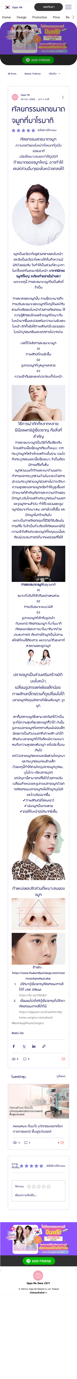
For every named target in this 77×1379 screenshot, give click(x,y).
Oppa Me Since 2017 (38, 1283)
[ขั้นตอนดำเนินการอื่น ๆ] (62, 97)
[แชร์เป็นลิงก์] (44, 1046)
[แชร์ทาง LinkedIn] (34, 1046)
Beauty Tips (18, 1033)
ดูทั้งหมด (61, 1076)
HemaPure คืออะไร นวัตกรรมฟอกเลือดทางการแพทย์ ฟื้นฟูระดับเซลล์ (38, 1129)
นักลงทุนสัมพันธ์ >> (38, 1293)
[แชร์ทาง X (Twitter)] (24, 1046)
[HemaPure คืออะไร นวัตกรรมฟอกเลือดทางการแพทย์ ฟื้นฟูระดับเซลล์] (38, 1101)
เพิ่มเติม (52, 74)
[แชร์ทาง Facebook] (14, 1046)
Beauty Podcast (33, 74)
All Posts (12, 74)
